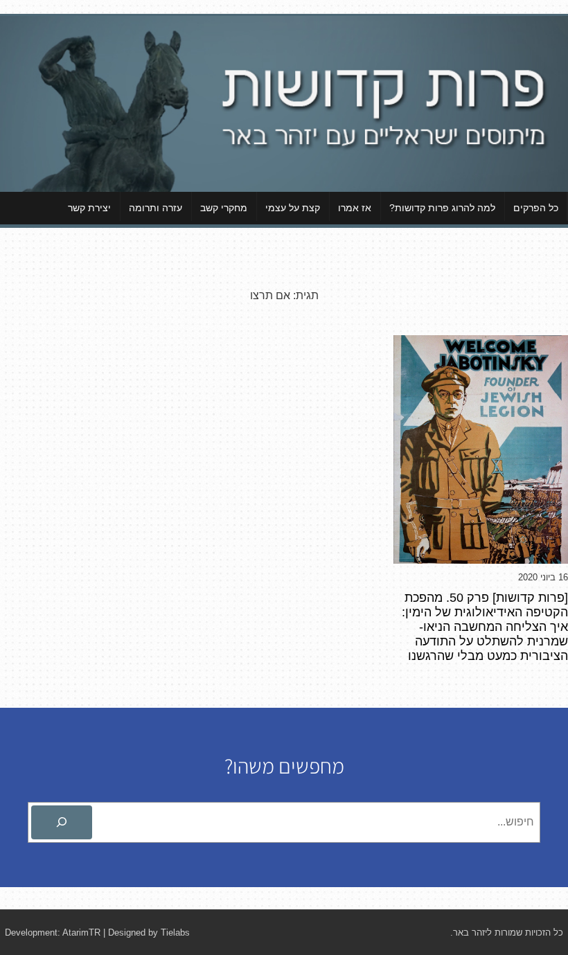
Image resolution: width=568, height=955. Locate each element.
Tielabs (175, 932)
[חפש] (61, 822)
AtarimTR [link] (81, 932)
